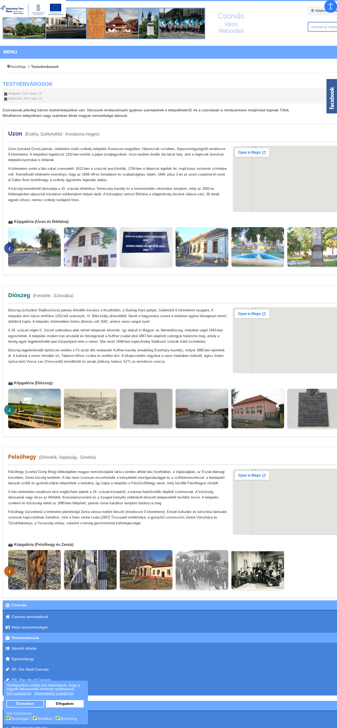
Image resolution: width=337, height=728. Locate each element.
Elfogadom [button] (65, 704)
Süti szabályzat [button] (18, 693)
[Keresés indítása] (332, 27)
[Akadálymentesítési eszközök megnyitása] (330, 6)
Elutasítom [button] (25, 704)
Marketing (68, 718)
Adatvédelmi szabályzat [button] (53, 693)
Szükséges (20, 718)
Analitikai (44, 718)
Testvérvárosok (28, 84)
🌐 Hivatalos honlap (308, 134)
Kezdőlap (18, 66)
